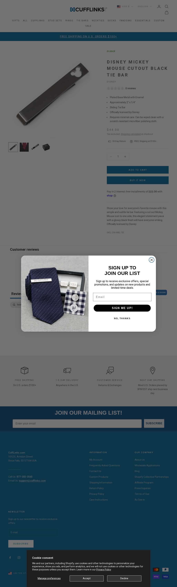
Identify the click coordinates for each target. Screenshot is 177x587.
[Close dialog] (151, 259)
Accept (87, 578)
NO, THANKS (122, 318)
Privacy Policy (103, 569)
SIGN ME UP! (122, 308)
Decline (124, 578)
